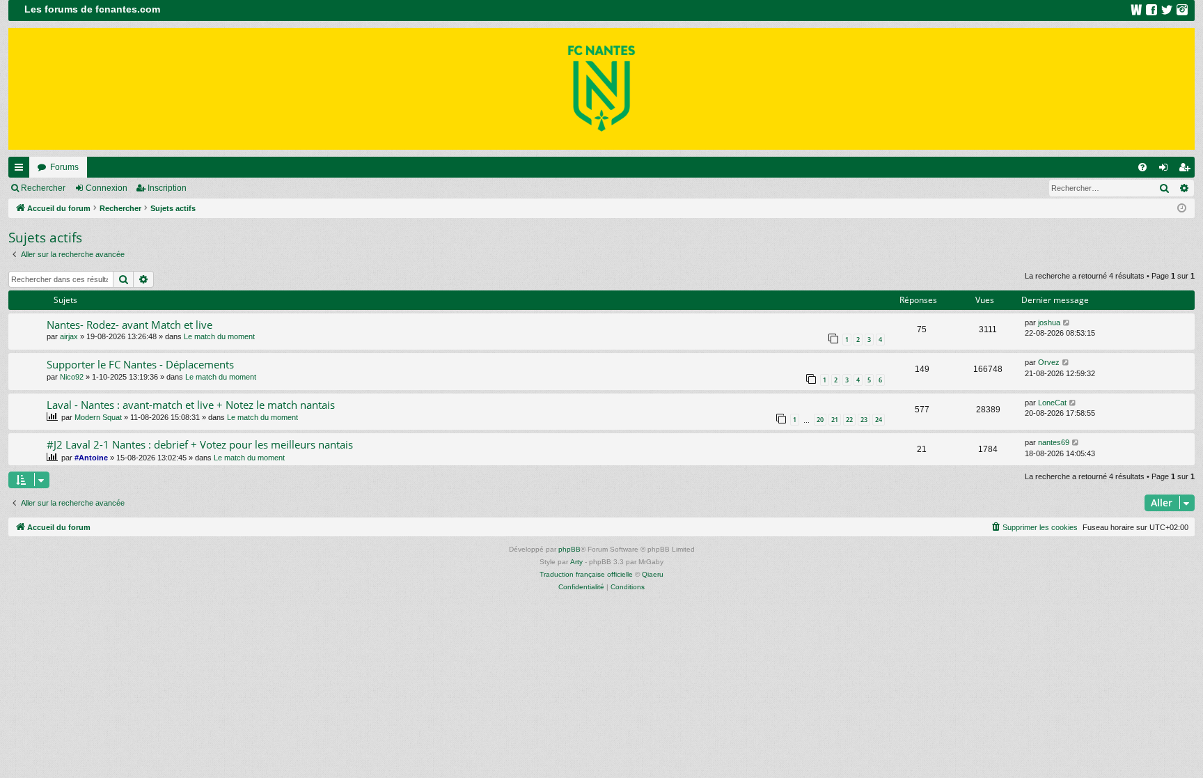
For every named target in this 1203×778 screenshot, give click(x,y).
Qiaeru (652, 574)
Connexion (106, 188)
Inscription (167, 188)
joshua (1049, 322)
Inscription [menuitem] (1187, 170)
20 (820, 419)
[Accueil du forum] (601, 89)
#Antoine (91, 457)
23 (863, 419)
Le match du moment (219, 336)
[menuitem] (1142, 167)
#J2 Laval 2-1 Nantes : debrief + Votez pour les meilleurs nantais (200, 444)
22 (849, 419)
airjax (69, 336)
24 (878, 419)
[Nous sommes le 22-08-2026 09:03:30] (1181, 209)
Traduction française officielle (586, 574)
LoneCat (1052, 402)
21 (834, 419)
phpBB (569, 549)
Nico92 (72, 377)
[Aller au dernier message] (1066, 323)
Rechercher (43, 188)
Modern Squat (98, 417)
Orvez (1049, 362)
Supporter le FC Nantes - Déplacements (140, 364)
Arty (576, 562)
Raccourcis (21, 170)
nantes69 (1053, 442)
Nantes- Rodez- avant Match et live (129, 325)
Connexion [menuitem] (1166, 170)
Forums (64, 167)
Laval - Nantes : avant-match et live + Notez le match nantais (191, 405)
